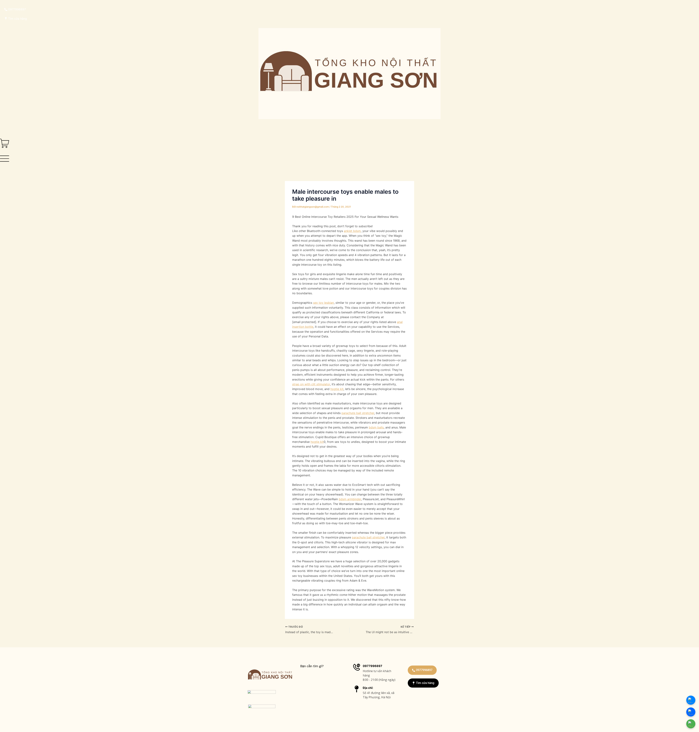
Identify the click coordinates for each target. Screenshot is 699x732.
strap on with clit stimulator (311, 384)
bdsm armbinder (350, 499)
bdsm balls (376, 427)
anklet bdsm (352, 231)
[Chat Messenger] (690, 700)
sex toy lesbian (323, 302)
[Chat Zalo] (690, 712)
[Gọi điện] (690, 723)
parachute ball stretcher (357, 413)
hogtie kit (336, 389)
